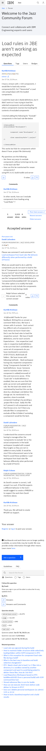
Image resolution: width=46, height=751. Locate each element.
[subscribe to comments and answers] (3, 604)
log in (13, 529)
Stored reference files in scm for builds (19, 682)
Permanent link (7, 237)
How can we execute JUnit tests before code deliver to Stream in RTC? (22, 686)
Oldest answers (35, 219)
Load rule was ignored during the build (19, 648)
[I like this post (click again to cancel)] (32, 177)
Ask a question (9, 557)
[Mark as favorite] (3, 177)
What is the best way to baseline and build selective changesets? (21, 661)
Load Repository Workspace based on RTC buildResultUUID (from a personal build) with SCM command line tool (24, 677)
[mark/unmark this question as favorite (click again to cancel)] (3, 177)
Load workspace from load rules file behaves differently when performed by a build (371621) (20, 257)
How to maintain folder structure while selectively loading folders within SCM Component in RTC (24, 651)
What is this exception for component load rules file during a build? (23, 656)
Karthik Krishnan (9, 71)
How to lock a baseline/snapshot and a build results (21, 695)
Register (5, 529)
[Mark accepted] (3, 296)
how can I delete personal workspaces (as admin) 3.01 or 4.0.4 (23, 691)
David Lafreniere (8, 239)
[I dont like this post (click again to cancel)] (37, 177)
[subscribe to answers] (3, 600)
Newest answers (36, 216)
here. (14, 548)
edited (4, 77)
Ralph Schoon (9, 470)
